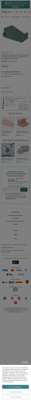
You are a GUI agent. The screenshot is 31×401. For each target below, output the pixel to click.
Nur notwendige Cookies (15, 392)
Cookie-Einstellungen (15, 397)
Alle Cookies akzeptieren (15, 387)
